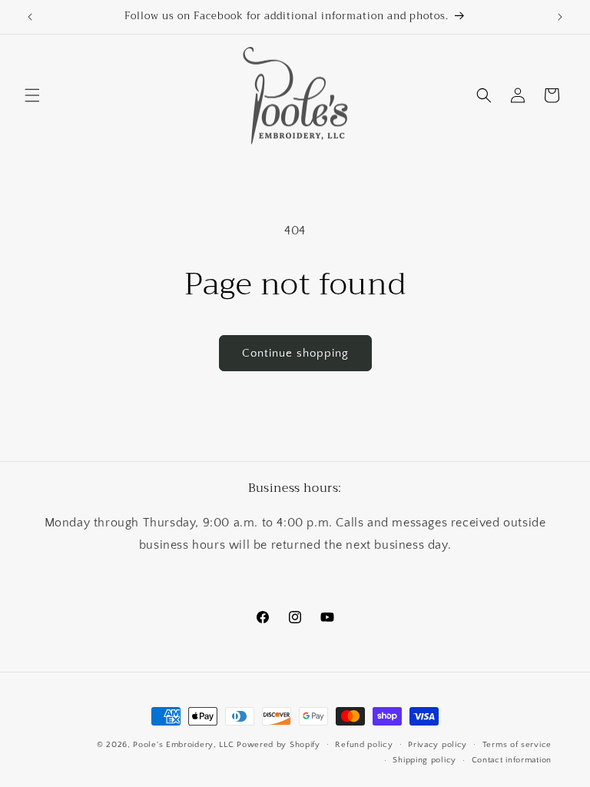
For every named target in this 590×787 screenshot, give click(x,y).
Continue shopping (295, 353)
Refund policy (364, 744)
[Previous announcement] (30, 17)
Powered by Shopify (278, 744)
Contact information (512, 760)
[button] (32, 95)
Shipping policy (424, 760)
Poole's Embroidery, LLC (183, 744)
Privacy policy (437, 744)
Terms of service (517, 744)
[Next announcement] (560, 17)
